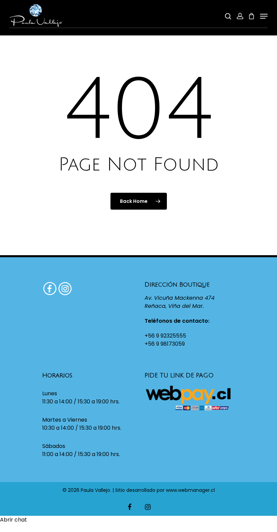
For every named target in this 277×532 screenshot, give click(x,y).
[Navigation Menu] (264, 16)
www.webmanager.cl (190, 490)
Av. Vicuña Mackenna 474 (180, 298)
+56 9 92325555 (165, 336)
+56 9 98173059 (165, 344)
